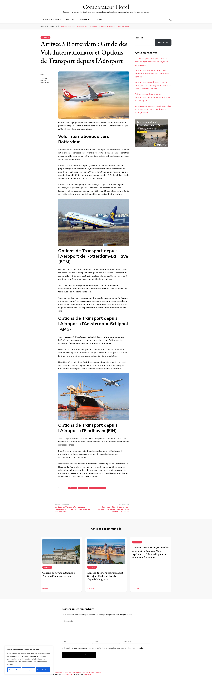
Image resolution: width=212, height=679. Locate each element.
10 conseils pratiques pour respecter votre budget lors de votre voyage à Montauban (152, 61)
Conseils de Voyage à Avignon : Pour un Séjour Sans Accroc (58, 574)
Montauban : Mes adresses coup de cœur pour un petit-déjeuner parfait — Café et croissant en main (153, 85)
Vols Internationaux (97, 488)
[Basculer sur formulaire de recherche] (170, 20)
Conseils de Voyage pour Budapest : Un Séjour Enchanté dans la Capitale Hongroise (105, 576)
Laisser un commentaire (48, 82)
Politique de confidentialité (91, 673)
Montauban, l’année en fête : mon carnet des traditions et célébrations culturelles (152, 73)
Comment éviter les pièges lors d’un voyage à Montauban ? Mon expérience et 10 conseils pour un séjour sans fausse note (150, 552)
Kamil (43, 74)
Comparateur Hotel (106, 6)
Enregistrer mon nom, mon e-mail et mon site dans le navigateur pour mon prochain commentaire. (104, 648)
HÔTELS (99, 20)
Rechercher (140, 37)
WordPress (88, 674)
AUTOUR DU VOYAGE (51, 20)
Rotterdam (83, 488)
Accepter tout (43, 670)
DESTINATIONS (85, 20)
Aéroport (73, 488)
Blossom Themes (68, 674)
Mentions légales (75, 673)
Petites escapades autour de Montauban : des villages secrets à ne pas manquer (152, 97)
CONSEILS (70, 20)
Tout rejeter (28, 670)
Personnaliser (14, 670)
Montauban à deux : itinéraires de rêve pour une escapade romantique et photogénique (153, 109)
